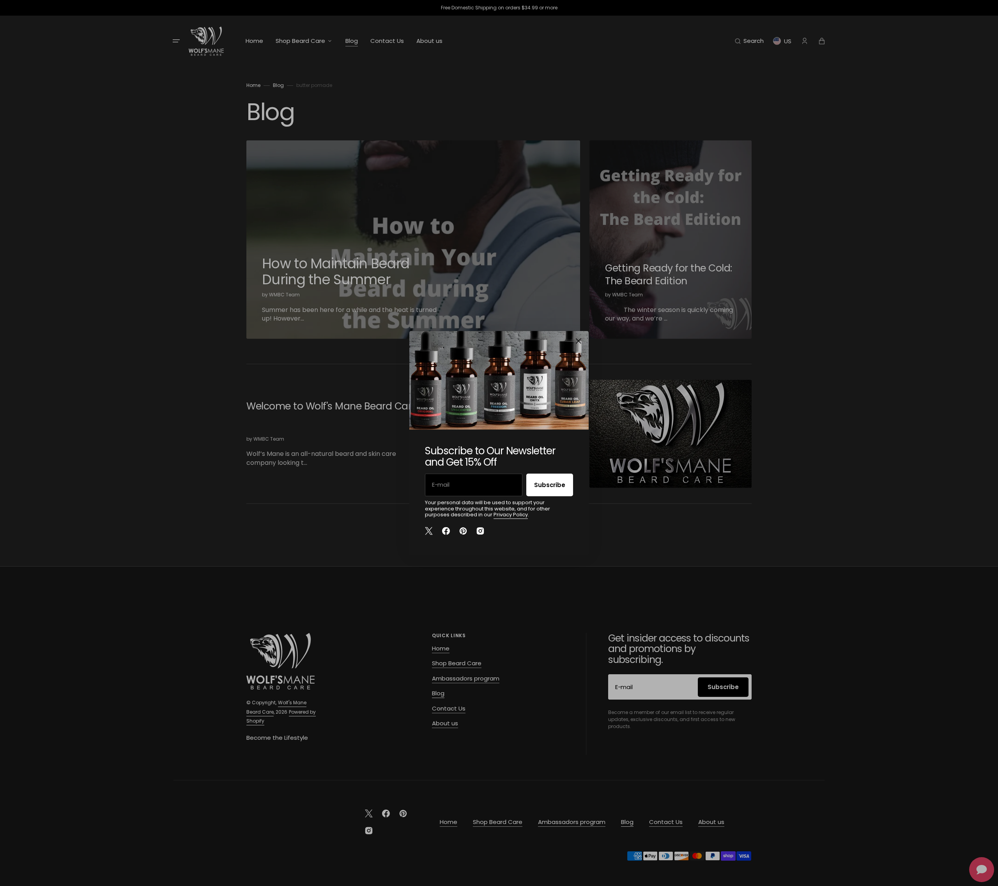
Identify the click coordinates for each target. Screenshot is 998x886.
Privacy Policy (511, 514)
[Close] (578, 341)
